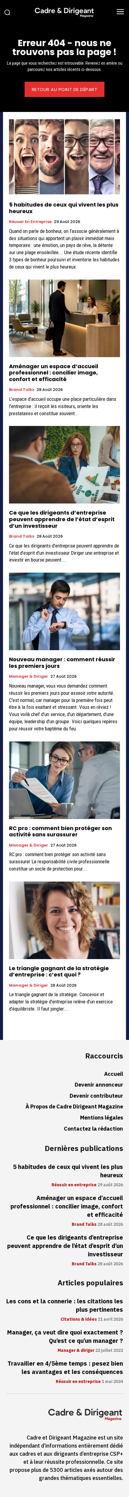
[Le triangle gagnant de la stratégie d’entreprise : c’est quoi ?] (64, 920)
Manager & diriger (28, 676)
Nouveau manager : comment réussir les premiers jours (62, 663)
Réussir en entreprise (30, 221)
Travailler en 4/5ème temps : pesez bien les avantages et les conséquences (65, 1367)
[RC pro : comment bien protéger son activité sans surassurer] (64, 780)
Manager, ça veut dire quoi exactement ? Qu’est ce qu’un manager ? (65, 1336)
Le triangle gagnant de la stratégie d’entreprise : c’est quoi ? (59, 971)
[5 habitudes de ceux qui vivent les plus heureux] (64, 156)
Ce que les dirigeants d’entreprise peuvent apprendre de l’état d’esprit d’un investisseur (62, 519)
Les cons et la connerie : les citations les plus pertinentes (64, 1305)
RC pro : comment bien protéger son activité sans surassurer (60, 831)
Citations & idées (79, 1319)
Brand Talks (21, 389)
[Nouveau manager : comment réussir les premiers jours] (64, 611)
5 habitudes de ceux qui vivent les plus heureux (63, 208)
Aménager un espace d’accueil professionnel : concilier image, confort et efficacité (53, 373)
